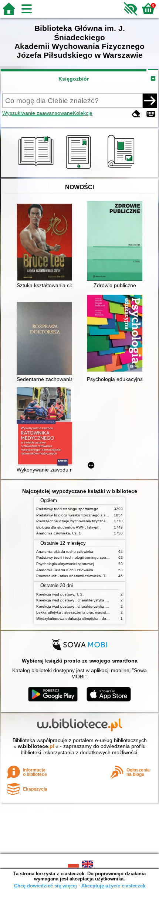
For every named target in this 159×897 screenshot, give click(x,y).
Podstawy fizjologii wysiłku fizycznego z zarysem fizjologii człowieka (92, 515)
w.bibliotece (36, 746)
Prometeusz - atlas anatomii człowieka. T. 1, (73, 576)
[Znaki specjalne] (151, 114)
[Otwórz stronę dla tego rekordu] (46, 243)
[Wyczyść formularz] (136, 114)
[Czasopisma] (122, 169)
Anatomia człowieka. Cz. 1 (58, 533)
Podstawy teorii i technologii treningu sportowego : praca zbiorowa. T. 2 (97, 557)
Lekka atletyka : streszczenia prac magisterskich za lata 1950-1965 (93, 612)
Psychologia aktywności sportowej (65, 564)
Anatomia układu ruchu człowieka (64, 552)
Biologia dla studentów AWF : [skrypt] (67, 527)
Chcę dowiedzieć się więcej (45, 886)
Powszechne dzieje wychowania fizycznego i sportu (80, 521)
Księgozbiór (73, 79)
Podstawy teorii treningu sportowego (67, 509)
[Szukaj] (150, 100)
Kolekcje (82, 113)
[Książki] (37, 169)
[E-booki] (79, 169)
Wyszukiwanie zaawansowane (37, 113)
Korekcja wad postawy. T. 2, (60, 594)
